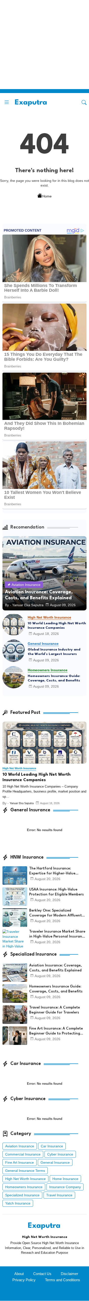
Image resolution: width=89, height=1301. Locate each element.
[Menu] (6, 102)
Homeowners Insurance (24, 1187)
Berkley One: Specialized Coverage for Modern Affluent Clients (55, 913)
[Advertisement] (44, 44)
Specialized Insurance (22, 1195)
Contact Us (42, 1274)
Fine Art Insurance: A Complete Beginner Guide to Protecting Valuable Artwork (56, 1031)
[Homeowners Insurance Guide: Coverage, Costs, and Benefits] (13, 677)
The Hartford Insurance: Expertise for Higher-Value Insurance (52, 871)
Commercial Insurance (23, 1154)
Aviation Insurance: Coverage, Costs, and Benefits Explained (55, 968)
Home (47, 196)
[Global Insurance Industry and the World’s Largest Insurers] (13, 651)
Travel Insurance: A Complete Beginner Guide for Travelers (54, 1010)
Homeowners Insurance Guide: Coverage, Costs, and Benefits (54, 678)
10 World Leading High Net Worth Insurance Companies (57, 625)
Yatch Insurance (17, 1203)
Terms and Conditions (62, 1280)
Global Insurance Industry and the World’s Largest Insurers (54, 652)
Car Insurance (52, 1146)
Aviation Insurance (19, 1146)
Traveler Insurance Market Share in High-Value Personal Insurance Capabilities (57, 934)
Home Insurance (65, 1179)
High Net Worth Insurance (25, 1179)
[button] (84, 102)
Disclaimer (69, 1274)
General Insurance (55, 1162)
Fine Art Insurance (19, 1162)
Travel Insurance (59, 1195)
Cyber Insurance (60, 1154)
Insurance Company (65, 1187)
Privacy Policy (24, 1280)
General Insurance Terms (25, 1171)
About (19, 1274)
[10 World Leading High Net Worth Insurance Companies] (13, 624)
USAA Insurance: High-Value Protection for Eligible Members (56, 892)
